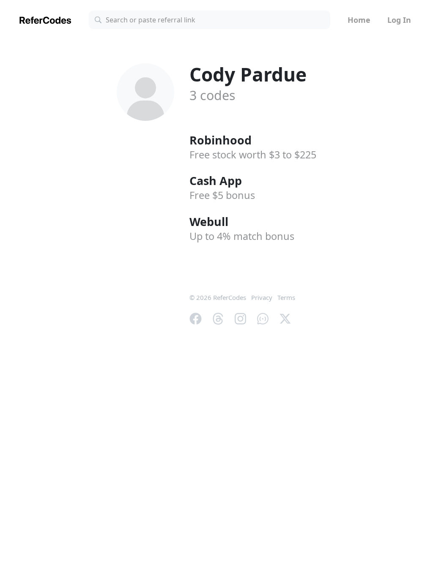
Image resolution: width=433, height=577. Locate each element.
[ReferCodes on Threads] (218, 317)
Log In (399, 20)
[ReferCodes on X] (285, 317)
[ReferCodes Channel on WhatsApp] (263, 317)
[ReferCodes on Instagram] (240, 317)
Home (359, 20)
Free (222, 195)
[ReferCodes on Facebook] (195, 317)
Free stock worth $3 (252, 154)
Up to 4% (241, 236)
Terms (286, 297)
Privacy (261, 297)
